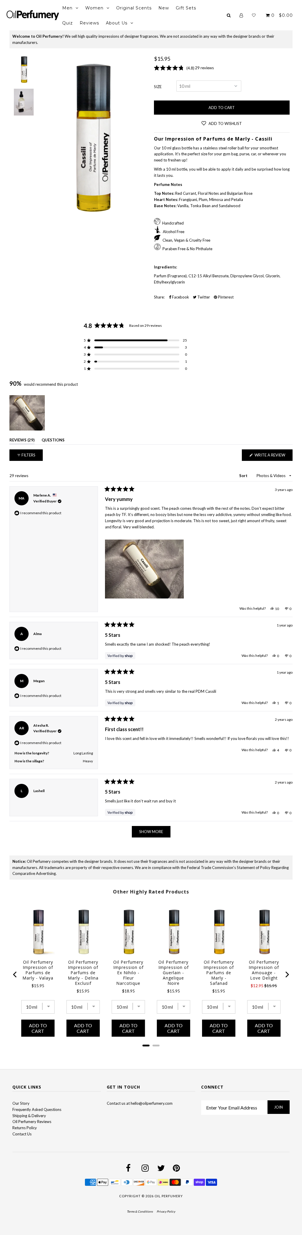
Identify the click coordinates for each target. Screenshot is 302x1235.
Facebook (180, 297)
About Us (116, 23)
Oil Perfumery (169, 1196)
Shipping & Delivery (29, 1115)
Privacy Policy (166, 1211)
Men (67, 8)
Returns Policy (24, 1127)
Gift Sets (186, 8)
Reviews (89, 23)
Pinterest (225, 297)
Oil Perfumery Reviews (31, 1121)
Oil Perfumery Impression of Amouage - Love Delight (264, 970)
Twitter (203, 297)
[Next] (287, 974)
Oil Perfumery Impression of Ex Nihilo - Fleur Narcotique (128, 972)
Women (94, 8)
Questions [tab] (53, 441)
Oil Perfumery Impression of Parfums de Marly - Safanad (218, 972)
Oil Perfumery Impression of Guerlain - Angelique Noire (173, 972)
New (163, 8)
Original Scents (134, 8)
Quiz (67, 23)
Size (158, 86)
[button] (135, 340)
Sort (243, 475)
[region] (27, 413)
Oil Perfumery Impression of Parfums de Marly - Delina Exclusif (83, 972)
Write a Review (273, 456)
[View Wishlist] (254, 15)
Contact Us (22, 1134)
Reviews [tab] (22, 441)
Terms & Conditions (140, 1211)
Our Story (20, 1103)
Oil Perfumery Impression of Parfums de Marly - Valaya (37, 970)
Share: (159, 297)
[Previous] (15, 974)
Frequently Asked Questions (36, 1109)
